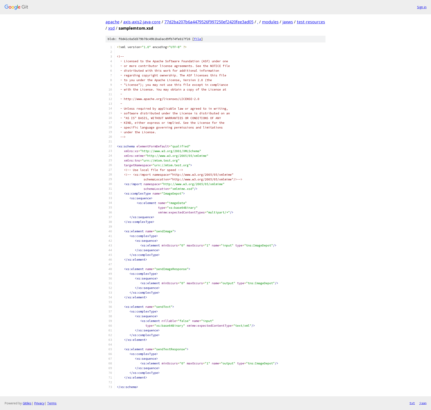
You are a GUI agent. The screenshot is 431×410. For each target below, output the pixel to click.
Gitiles (27, 403)
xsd (111, 28)
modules (270, 21)
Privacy (39, 403)
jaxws (287, 21)
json (423, 403)
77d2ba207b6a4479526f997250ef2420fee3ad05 (208, 21)
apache (112, 21)
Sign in (422, 7)
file (197, 39)
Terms (52, 403)
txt (412, 403)
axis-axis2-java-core (142, 21)
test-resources (311, 21)
